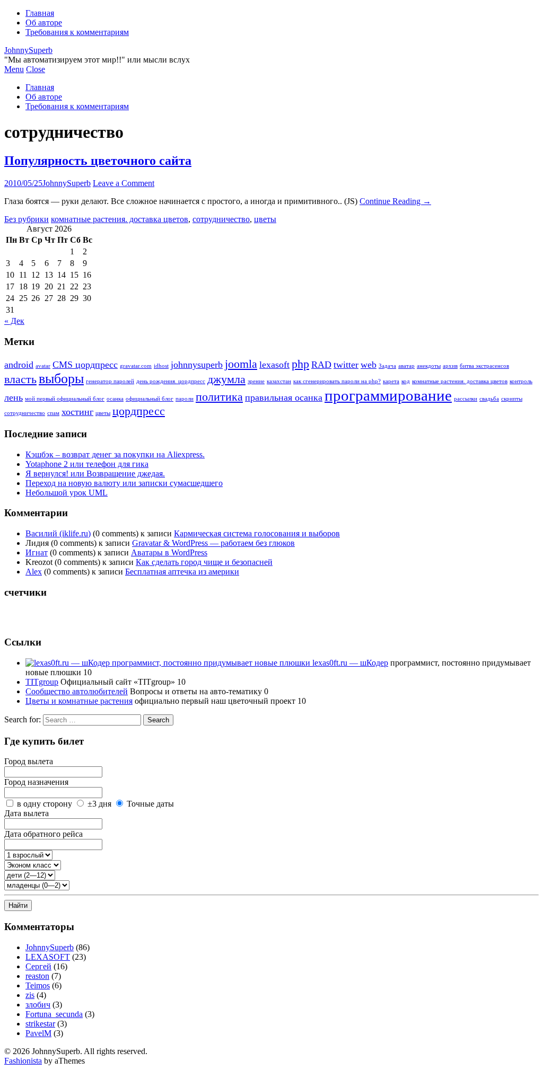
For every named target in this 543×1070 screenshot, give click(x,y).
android (18, 364)
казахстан (279, 381)
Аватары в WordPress (169, 552)
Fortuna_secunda (54, 1014)
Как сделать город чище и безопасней (204, 562)
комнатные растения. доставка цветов (119, 219)
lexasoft (274, 364)
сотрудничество (221, 219)
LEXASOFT (47, 956)
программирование (388, 395)
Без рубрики (26, 219)
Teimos (37, 985)
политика (219, 396)
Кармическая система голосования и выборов (257, 533)
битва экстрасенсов (484, 366)
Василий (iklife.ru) (58, 533)
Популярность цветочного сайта (97, 160)
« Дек (14, 320)
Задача (387, 366)
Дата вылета (26, 813)
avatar (43, 366)
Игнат (36, 552)
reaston (37, 975)
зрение (256, 381)
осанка (115, 399)
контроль (521, 381)
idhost (161, 366)
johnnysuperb (197, 364)
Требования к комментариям (77, 32)
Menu (14, 69)
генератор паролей (110, 381)
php (300, 363)
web (368, 364)
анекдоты (429, 366)
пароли (185, 399)
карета (391, 381)
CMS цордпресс (85, 364)
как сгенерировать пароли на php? (337, 381)
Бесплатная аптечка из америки (182, 571)
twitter (346, 364)
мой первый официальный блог (64, 399)
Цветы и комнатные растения (79, 700)
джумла (226, 379)
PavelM (38, 1033)
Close (35, 69)
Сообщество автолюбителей (76, 691)
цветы (265, 219)
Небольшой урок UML (66, 492)
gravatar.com (136, 366)
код (405, 381)
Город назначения (36, 781)
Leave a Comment (123, 183)
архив (450, 366)
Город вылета (28, 761)
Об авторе (43, 22)
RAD (321, 364)
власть (20, 379)
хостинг (77, 411)
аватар (406, 366)
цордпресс (138, 411)
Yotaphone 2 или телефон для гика (86, 463)
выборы (61, 378)
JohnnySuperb (28, 50)
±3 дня (99, 803)
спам (53, 413)
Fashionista (23, 1060)
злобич (37, 1004)
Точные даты (150, 803)
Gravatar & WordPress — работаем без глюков (213, 542)
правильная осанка (283, 397)
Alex (33, 571)
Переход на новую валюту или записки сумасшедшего (124, 483)
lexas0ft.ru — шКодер (349, 662)
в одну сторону (44, 803)
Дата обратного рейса (43, 833)
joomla (241, 363)
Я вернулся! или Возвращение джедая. (95, 473)
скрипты (511, 399)
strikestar (40, 1023)
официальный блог (149, 399)
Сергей (38, 966)
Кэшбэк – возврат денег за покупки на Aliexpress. (115, 454)
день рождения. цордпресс (170, 381)
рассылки (465, 399)
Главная (39, 12)
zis (29, 995)
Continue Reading (395, 201)
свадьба (489, 399)
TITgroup (41, 681)
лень (13, 397)
